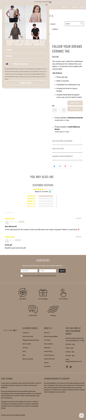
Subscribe (25, 82)
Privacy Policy (48, 351)
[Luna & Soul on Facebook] (67, 367)
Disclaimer (47, 366)
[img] (9, 219)
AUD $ (64, 7)
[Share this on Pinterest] (65, 166)
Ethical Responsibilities (51, 336)
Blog (24, 355)
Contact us (26, 332)
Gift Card (25, 347)
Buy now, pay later (28, 359)
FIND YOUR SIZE (58, 149)
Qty (53, 105)
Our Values (47, 340)
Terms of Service (49, 355)
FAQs (24, 351)
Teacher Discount (49, 359)
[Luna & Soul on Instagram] (70, 367)
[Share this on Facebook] (60, 166)
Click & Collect (27, 344)
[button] (31, 196)
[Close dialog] (46, 5)
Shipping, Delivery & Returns (31, 340)
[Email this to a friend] (71, 166)
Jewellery (55, 29)
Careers (46, 362)
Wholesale (47, 347)
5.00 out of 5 (48, 189)
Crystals (53, 24)
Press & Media (48, 344)
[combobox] (8, 63)
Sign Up (62, 271)
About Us (46, 332)
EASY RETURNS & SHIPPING (62, 141)
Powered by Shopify (19, 415)
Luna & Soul (9, 415)
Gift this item (75, 109)
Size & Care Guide (28, 336)
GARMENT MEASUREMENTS (62, 156)
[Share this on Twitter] (54, 166)
